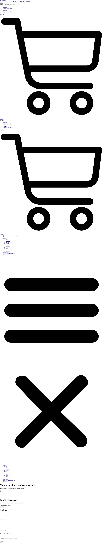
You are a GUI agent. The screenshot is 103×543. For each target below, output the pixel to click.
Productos (5, 238)
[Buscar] (17, 4)
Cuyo (7, 249)
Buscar (1, 4)
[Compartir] (3, 541)
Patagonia (8, 251)
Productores (5, 252)
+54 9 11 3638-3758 (4, 535)
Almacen (8, 241)
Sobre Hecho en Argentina (9, 253)
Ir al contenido (3, 0)
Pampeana (8, 246)
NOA (7, 248)
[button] (51, 360)
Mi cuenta (5, 7)
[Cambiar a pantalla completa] (2, 541)
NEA (7, 247)
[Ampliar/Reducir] (0, 541)
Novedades (5, 255)
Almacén (2, 514)
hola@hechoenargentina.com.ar (7, 536)
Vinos (7, 239)
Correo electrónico (4, 505)
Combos (7, 242)
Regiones (5, 244)
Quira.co (21, 538)
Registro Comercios (7, 8)
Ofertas (7, 243)
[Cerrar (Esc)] (4, 541)
